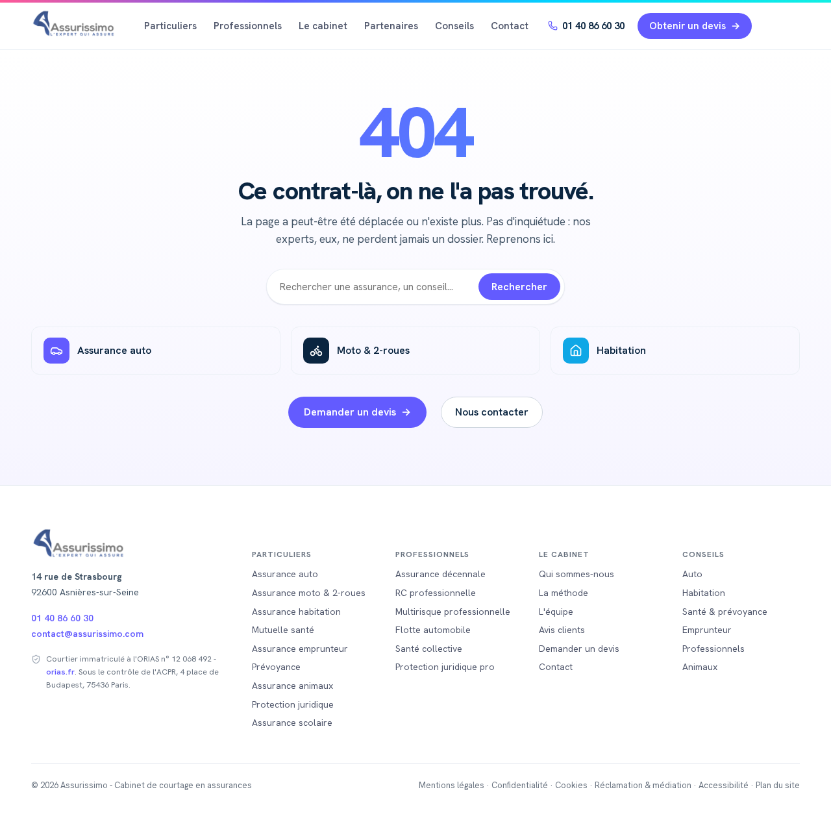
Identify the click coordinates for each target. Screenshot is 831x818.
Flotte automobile (433, 630)
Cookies (571, 785)
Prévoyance (276, 667)
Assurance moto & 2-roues (309, 593)
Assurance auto (114, 350)
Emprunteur (707, 630)
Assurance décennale (440, 574)
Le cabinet (323, 25)
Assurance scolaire (292, 722)
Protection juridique (293, 704)
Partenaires (391, 25)
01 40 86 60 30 (593, 25)
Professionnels (248, 25)
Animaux (699, 667)
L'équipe (556, 611)
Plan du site (778, 785)
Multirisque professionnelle (452, 611)
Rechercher (519, 286)
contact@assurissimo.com (87, 633)
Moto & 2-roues (373, 350)
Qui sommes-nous (576, 574)
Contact (509, 25)
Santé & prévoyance (724, 611)
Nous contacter (491, 412)
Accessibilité (724, 785)
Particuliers (170, 25)
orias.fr (60, 671)
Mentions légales (451, 785)
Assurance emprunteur (300, 648)
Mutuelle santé (283, 630)
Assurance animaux (292, 685)
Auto (692, 574)
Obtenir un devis (687, 25)
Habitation (621, 350)
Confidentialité (519, 785)
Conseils (454, 25)
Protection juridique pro (445, 667)
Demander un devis (350, 412)
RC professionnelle (435, 593)
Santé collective (428, 648)
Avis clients (562, 630)
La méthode (563, 593)
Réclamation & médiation (643, 785)
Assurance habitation (296, 611)
